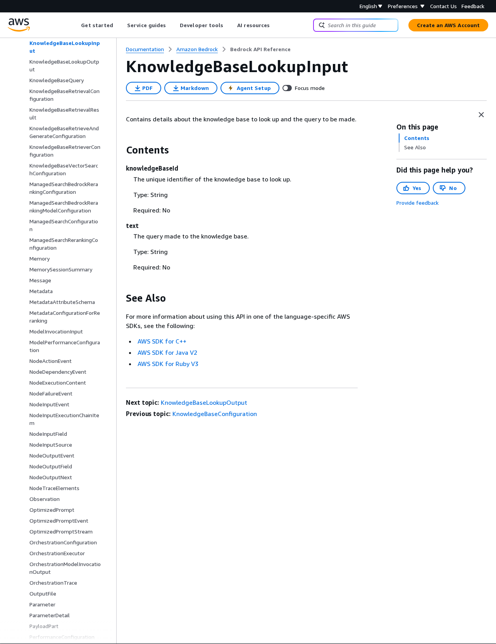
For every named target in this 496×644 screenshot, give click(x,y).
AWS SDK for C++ (162, 341)
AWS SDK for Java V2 (167, 352)
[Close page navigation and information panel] (481, 115)
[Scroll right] (276, 25)
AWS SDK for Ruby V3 (168, 364)
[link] (260, 49)
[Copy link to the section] (119, 150)
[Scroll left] (75, 25)
